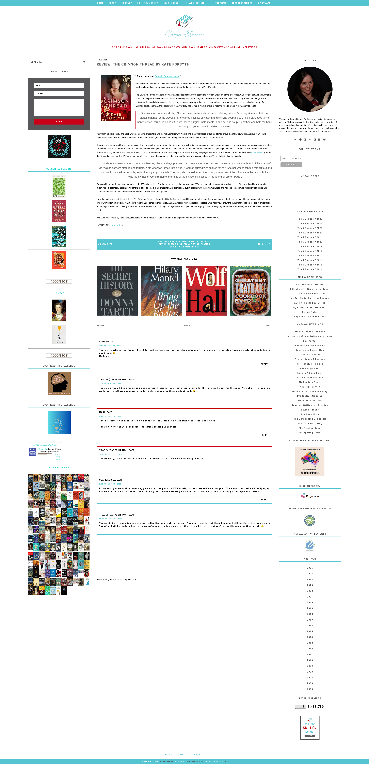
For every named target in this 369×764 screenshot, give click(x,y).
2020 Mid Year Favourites (309, 293)
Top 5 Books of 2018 (309, 251)
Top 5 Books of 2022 (309, 233)
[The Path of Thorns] (30, 564)
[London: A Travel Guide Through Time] (53, 590)
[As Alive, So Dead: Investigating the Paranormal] (64, 573)
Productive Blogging (310, 396)
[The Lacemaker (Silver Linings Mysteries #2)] (53, 547)
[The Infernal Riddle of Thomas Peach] (36, 478)
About (112, 3)
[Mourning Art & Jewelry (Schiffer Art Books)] (53, 520)
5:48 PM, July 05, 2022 (110, 346)
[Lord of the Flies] (42, 564)
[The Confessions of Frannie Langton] (81, 556)
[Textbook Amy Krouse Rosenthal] (87, 582)
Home (100, 3)
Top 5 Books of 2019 (309, 246)
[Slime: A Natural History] (59, 186)
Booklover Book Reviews (310, 345)
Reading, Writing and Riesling (310, 405)
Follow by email (311, 149)
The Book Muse (310, 414)
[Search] (84, 62)
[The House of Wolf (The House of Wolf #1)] (70, 504)
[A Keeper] (87, 512)
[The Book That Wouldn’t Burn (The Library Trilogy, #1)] (58, 521)
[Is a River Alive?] (47, 590)
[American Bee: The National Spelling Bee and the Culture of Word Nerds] (36, 582)
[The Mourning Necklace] (64, 582)
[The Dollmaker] (58, 564)
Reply (264, 364)
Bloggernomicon (242, 3)
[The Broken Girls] (64, 521)
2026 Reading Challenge (45, 444)
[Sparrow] (42, 495)
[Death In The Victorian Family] (30, 556)
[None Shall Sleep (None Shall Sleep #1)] (36, 486)
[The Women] (81, 478)
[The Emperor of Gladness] (36, 564)
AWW (184, 241)
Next (269, 326)
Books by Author (147, 3)
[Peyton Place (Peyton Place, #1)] (58, 504)
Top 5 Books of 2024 (309, 223)
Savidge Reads (310, 410)
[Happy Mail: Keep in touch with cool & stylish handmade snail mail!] (58, 485)
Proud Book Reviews (310, 400)
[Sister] (42, 556)
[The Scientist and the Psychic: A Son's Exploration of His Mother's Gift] (81, 547)
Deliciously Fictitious (309, 364)
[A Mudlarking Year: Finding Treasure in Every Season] (42, 530)
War (197, 247)
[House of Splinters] (64, 512)
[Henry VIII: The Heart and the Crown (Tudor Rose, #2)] (47, 495)
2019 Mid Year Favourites (309, 303)
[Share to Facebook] (259, 244)
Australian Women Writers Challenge (309, 336)
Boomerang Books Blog (310, 350)
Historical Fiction (188, 244)
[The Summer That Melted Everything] (36, 504)
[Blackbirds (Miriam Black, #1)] (70, 556)
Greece (172, 244)
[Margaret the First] (59, 310)
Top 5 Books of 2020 (309, 242)
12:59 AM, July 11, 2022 (110, 454)
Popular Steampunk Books (310, 316)
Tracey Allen (43, 449)
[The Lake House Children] (53, 486)
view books (58, 459)
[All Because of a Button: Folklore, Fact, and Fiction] (70, 582)
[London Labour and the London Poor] (42, 486)
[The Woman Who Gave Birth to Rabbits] (87, 495)
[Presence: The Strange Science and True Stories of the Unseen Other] (64, 504)
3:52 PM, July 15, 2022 (110, 484)
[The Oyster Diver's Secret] (81, 564)
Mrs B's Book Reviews (310, 377)
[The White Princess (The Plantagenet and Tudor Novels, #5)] (30, 530)
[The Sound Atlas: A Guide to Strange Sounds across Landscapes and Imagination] (47, 538)
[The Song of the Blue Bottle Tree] (30, 582)
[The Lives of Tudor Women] (81, 538)
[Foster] (30, 538)
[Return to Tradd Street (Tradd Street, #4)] (47, 486)
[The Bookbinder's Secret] (53, 495)
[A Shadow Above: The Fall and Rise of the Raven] (42, 521)
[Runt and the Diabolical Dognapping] (70, 486)
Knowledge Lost (310, 368)
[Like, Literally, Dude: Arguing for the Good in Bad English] (58, 512)
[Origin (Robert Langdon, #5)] (70, 573)
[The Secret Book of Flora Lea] (36, 495)
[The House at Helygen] (70, 547)
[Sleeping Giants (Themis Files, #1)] (64, 590)
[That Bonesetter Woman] (47, 573)
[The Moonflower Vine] (30, 504)
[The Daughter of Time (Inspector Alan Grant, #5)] (47, 530)
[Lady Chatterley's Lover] (75, 495)
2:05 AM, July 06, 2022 (110, 384)
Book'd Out (310, 341)
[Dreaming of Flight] (47, 582)
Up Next (59, 293)
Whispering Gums (309, 433)
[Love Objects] (58, 530)
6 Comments (105, 244)
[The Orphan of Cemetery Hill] (81, 530)
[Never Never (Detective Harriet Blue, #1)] (58, 538)
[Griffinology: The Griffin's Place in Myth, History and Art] (53, 538)
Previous (102, 326)
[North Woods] (70, 478)
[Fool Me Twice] (81, 512)
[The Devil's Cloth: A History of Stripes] (75, 486)
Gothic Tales (310, 312)
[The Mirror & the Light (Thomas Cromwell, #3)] (59, 236)
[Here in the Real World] (75, 547)
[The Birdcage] (30, 573)
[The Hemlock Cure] (53, 504)
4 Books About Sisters (310, 284)
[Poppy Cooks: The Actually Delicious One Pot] (59, 260)
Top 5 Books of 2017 (309, 256)
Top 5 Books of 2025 (309, 219)
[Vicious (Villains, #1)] (58, 573)
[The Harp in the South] (47, 556)
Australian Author (169, 241)
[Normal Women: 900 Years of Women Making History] (64, 486)
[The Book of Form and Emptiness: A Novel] (81, 495)
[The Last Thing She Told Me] (42, 547)
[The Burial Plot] (64, 478)
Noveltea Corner (310, 387)
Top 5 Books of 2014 (309, 269)
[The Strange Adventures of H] (53, 556)
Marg (102, 412)
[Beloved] (58, 590)
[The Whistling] (36, 573)
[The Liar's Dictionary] (64, 495)
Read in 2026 (170, 3)
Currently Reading (59, 169)
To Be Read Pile (59, 467)
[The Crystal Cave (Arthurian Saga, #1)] (70, 530)
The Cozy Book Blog (310, 423)
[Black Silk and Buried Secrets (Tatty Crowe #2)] (42, 478)
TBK (226, 762)
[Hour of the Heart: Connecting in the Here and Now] (64, 547)
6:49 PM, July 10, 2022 (110, 416)
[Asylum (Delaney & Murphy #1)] (42, 512)
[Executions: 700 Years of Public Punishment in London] (81, 485)
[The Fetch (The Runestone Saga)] (75, 556)
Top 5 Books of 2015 (309, 265)
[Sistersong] (87, 538)
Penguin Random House (167, 76)
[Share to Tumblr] (266, 244)
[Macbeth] (87, 521)
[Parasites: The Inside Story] (36, 521)
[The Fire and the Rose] (87, 573)
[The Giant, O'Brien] (81, 521)
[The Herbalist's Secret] (36, 556)
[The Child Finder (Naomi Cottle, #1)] (75, 538)
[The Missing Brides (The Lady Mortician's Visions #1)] (53, 530)
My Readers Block (310, 382)
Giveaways (264, 3)
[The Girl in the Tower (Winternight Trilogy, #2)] (75, 478)
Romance (188, 247)
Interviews (220, 3)
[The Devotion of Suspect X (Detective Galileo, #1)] (64, 530)
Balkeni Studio (195, 762)
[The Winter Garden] (30, 521)
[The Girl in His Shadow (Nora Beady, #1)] (47, 564)
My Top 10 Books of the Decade (310, 298)
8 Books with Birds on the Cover (310, 289)
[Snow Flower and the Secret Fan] (58, 582)
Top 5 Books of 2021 (309, 237)
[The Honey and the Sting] (81, 582)
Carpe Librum (166, 762)
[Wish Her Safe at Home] (75, 564)
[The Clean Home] (58, 495)
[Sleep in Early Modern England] (30, 478)
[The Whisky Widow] (64, 538)
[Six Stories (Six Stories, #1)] (75, 504)
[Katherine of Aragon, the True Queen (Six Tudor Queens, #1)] (75, 512)
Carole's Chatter (310, 355)
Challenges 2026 (195, 3)
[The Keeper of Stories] (36, 538)
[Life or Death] (47, 521)
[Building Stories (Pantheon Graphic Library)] (64, 556)
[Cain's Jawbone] (47, 547)
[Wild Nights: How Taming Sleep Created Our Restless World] (42, 504)
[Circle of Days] (42, 590)
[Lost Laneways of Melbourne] (42, 573)
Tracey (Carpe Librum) (113, 379)
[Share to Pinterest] (269, 244)
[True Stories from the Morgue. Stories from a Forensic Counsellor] (75, 573)
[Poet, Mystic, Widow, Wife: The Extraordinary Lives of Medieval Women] (59, 211)
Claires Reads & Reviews (310, 359)
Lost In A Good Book (309, 373)
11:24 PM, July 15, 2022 (110, 519)
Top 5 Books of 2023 (309, 228)
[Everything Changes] (81, 504)
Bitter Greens (257, 152)
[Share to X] (262, 244)
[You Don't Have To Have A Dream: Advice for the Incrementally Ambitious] (59, 334)
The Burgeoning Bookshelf (310, 419)
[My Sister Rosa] (87, 486)
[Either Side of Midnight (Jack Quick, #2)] (75, 521)
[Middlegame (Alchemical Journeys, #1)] (87, 556)
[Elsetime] (87, 478)
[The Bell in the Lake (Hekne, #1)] (75, 530)
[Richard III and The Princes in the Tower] (42, 538)
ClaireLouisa (107, 480)
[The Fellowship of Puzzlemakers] (36, 547)
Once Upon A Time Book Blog (310, 391)
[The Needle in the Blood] (30, 495)
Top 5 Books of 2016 (309, 260)
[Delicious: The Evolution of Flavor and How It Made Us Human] (87, 564)
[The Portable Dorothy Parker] (58, 547)
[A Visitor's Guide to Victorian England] (87, 547)
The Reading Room (310, 428)
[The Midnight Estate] (30, 486)
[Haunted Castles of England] (42, 582)
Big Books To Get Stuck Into (309, 307)
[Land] (70, 564)
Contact (126, 3)
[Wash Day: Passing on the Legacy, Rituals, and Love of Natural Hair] (81, 571)
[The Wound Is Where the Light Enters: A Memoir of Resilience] (58, 556)
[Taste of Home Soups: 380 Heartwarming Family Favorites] (47, 503)
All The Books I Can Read (310, 332)
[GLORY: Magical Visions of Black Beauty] (30, 546)
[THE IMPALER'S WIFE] (87, 504)
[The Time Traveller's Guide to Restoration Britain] (47, 512)
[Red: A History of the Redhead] (53, 512)
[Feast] (70, 538)
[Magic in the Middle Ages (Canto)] (30, 512)
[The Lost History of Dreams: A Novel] (30, 590)
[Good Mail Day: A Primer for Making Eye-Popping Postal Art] (75, 580)
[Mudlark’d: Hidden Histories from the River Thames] (53, 478)
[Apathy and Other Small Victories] (53, 573)
